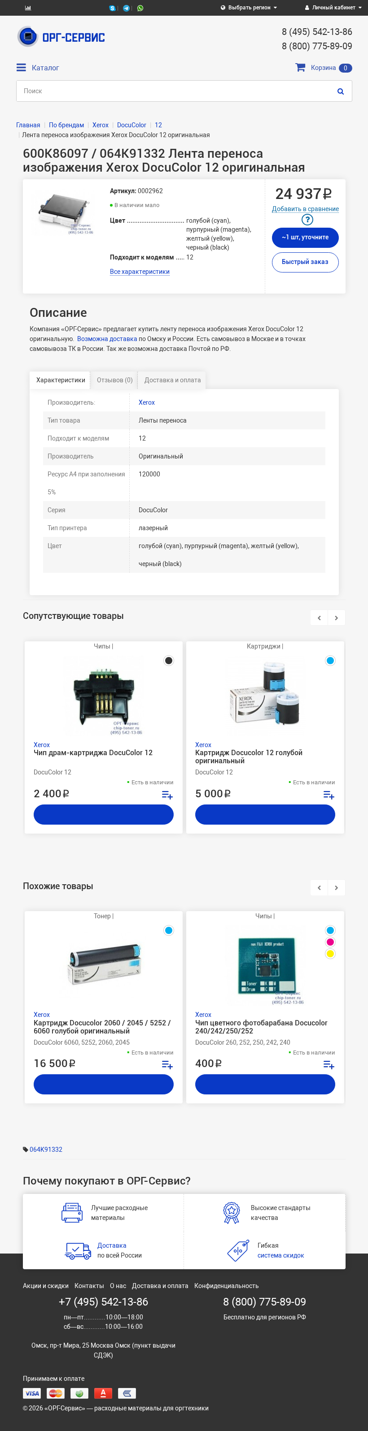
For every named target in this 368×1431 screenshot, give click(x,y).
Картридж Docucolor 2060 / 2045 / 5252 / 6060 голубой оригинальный (102, 1027)
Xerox (147, 402)
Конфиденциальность (226, 1285)
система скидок (281, 1255)
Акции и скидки (46, 1285)
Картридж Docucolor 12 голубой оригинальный (248, 757)
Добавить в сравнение (305, 208)
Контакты (89, 1285)
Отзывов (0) (115, 380)
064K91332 (46, 1149)
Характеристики (60, 380)
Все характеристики (140, 271)
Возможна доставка (107, 338)
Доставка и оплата (173, 380)
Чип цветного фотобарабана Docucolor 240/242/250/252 (261, 1027)
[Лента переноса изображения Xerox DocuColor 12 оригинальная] (63, 212)
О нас (118, 1285)
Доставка (112, 1245)
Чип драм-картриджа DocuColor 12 (93, 753)
